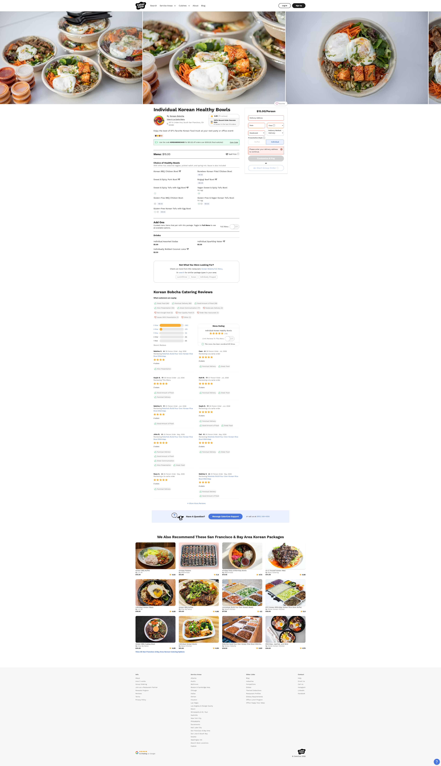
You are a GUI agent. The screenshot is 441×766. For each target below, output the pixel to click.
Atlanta (193, 678)
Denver (193, 697)
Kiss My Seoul (186, 609)
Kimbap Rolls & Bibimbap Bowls (234, 570)
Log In (284, 6)
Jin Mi (140, 572)
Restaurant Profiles (253, 693)
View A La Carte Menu (176, 119)
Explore (193, 746)
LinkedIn (301, 690)
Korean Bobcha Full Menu (211, 269)
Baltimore (194, 684)
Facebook (301, 693)
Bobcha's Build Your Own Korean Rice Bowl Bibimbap (242, 644)
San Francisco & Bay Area (200, 731)
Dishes (248, 687)
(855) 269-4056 (263, 516)
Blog (203, 5)
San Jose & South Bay (199, 734)
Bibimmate (185, 572)
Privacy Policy (141, 700)
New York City (196, 718)
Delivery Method (274, 130)
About (195, 5)
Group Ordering (141, 684)
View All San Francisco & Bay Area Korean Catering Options (160, 652)
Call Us (300, 684)
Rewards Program (142, 690)
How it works (141, 681)
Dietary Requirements (254, 697)
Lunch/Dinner (182, 277)
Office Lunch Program (254, 700)
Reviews (139, 693)
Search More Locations (199, 743)
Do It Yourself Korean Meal (276, 570)
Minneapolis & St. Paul (199, 712)
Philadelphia (195, 721)
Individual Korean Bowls (188, 644)
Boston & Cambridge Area (200, 687)
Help (299, 678)
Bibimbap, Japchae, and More (277, 644)
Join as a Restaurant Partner (147, 687)
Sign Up (299, 6)
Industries (250, 681)
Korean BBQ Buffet (143, 570)
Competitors (251, 684)
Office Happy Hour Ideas (255, 703)
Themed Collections (253, 690)
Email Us (301, 681)
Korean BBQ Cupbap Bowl (145, 644)
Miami (193, 709)
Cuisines (184, 5)
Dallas (193, 693)
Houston (194, 700)
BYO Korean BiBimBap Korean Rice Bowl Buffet (284, 607)
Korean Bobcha (177, 116)
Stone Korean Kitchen (276, 609)
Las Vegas (194, 703)
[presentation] (266, 118)
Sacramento (195, 724)
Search (153, 5)
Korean (193, 277)
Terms (138, 697)
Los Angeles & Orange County (202, 706)
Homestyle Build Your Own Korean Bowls (237, 607)
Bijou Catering (273, 572)
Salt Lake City (196, 727)
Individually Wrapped (208, 277)
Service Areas (168, 5)
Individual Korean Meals (144, 607)
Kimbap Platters (185, 570)
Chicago (194, 690)
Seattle (193, 737)
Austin (193, 681)
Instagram (301, 687)
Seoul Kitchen (230, 609)
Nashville (194, 715)
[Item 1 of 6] (220, 57)
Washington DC (196, 740)
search (181, 272)
